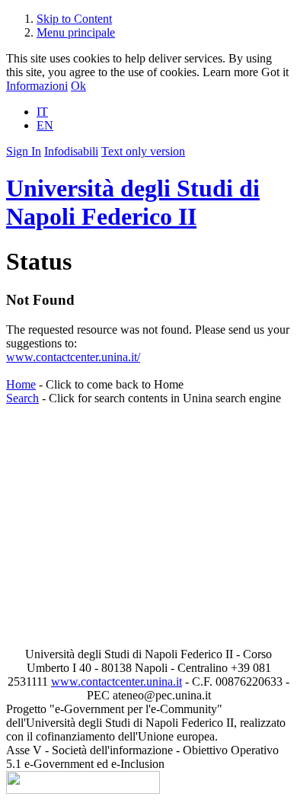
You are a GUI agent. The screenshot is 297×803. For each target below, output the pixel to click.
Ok (78, 85)
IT (42, 111)
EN (45, 125)
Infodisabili (71, 151)
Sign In (23, 151)
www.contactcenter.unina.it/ (73, 356)
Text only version (143, 151)
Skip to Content (74, 18)
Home (21, 384)
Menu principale (76, 32)
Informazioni (37, 85)
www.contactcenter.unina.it (116, 681)
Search (22, 398)
